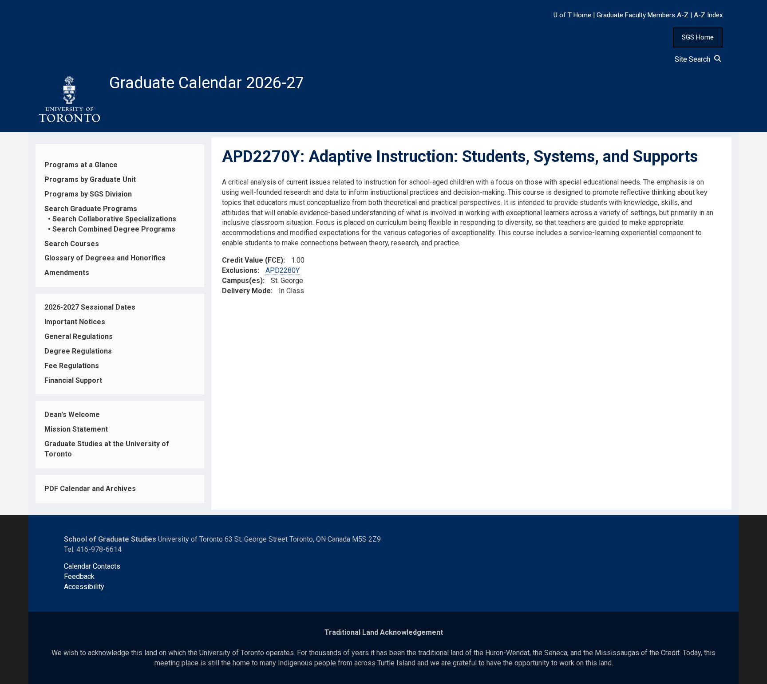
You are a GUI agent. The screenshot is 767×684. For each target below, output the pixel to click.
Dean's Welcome (72, 414)
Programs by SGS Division (88, 194)
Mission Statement (76, 429)
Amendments (66, 272)
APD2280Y (282, 270)
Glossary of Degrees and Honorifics (105, 258)
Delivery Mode (246, 291)
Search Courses (71, 244)
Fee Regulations (71, 366)
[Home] (69, 99)
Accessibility (84, 586)
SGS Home (698, 37)
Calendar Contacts (92, 566)
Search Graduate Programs (90, 208)
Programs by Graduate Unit (90, 179)
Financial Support (73, 380)
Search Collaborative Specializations (114, 219)
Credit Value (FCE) (252, 260)
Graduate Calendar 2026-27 (206, 83)
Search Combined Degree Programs (113, 229)
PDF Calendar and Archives (90, 488)
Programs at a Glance (81, 165)
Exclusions (239, 270)
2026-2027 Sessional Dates (89, 307)
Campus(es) (242, 280)
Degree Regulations (78, 351)
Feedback (79, 576)
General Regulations (78, 336)
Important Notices (74, 322)
